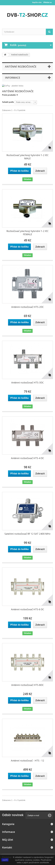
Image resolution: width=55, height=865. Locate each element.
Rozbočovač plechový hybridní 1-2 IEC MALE (27, 156)
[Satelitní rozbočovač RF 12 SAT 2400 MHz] (27, 511)
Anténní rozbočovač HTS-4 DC (27, 458)
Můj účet (7, 839)
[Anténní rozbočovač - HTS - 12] (27, 738)
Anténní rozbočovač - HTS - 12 (27, 760)
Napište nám (37, 2)
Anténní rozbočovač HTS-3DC (27, 382)
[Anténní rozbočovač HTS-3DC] (27, 360)
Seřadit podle (8, 102)
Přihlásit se (47, 2)
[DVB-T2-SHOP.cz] (27, 14)
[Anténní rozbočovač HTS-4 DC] (27, 435)
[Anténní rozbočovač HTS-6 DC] (27, 586)
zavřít (5, 860)
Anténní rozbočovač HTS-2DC (27, 307)
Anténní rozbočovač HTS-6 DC (27, 609)
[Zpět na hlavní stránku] (5, 55)
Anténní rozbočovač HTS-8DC (27, 685)
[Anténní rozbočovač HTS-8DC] (27, 662)
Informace (12, 77)
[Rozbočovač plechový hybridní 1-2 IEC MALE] (27, 132)
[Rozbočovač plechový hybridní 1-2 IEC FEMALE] (27, 208)
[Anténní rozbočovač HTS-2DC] (27, 284)
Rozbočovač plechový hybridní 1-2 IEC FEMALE (27, 232)
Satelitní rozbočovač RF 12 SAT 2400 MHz (27, 533)
